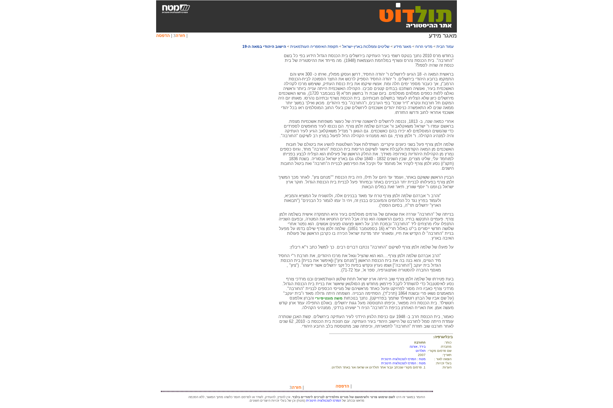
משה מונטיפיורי (328, 298)
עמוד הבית (445, 46)
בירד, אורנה (418, 346)
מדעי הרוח (423, 46)
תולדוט (421, 350)
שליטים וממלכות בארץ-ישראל (366, 46)
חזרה (180, 35)
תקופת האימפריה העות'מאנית (314, 46)
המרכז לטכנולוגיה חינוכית (323, 400)
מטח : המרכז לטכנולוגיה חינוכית (403, 359)
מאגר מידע (402, 46)
